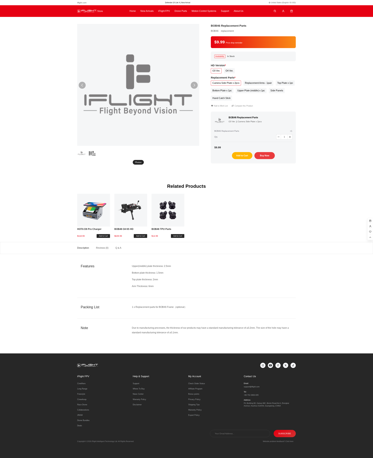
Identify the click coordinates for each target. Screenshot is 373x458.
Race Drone (82, 405)
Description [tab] (83, 248)
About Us (238, 11)
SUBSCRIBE (284, 433)
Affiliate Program (195, 389)
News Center (138, 394)
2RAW (80, 415)
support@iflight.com (251, 387)
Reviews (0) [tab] (102, 248)
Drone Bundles (83, 420)
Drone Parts (181, 11)
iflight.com (82, 2)
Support (225, 11)
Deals (79, 425)
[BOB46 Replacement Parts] (138, 85)
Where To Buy (139, 389)
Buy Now (264, 155)
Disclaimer (137, 405)
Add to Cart (242, 155)
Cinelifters (81, 383)
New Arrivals (147, 11)
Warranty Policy (139, 399)
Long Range (82, 389)
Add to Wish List (221, 106)
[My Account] (283, 11)
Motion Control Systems (204, 11)
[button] (194, 85)
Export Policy (194, 415)
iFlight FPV (164, 11)
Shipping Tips (194, 405)
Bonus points (193, 394)
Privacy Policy (194, 399)
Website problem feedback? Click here (278, 441)
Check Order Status (196, 383)
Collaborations (83, 410)
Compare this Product (244, 106)
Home (133, 11)
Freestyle (81, 394)
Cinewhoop (81, 399)
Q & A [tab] (118, 248)
